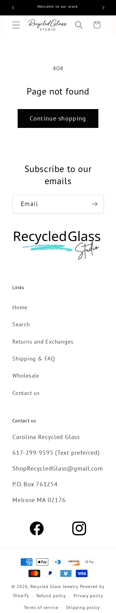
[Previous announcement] (13, 8)
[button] (16, 25)
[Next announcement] (103, 8)
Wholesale (25, 375)
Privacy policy (88, 595)
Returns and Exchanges (42, 341)
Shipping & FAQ (33, 358)
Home (20, 307)
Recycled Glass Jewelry (54, 586)
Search (21, 324)
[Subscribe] (94, 204)
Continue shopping (58, 118)
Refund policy (51, 595)
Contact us (26, 392)
